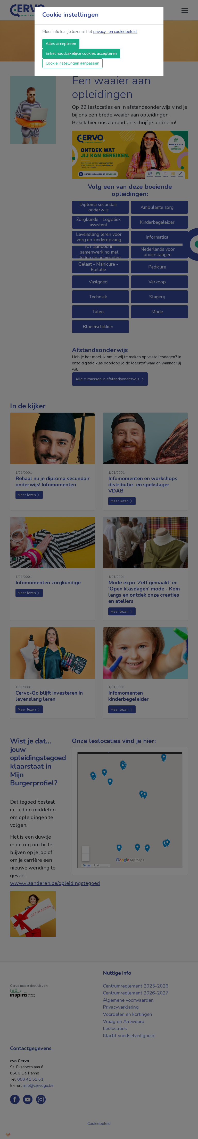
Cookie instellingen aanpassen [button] (72, 63)
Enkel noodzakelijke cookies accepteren (81, 53)
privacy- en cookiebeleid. (115, 31)
